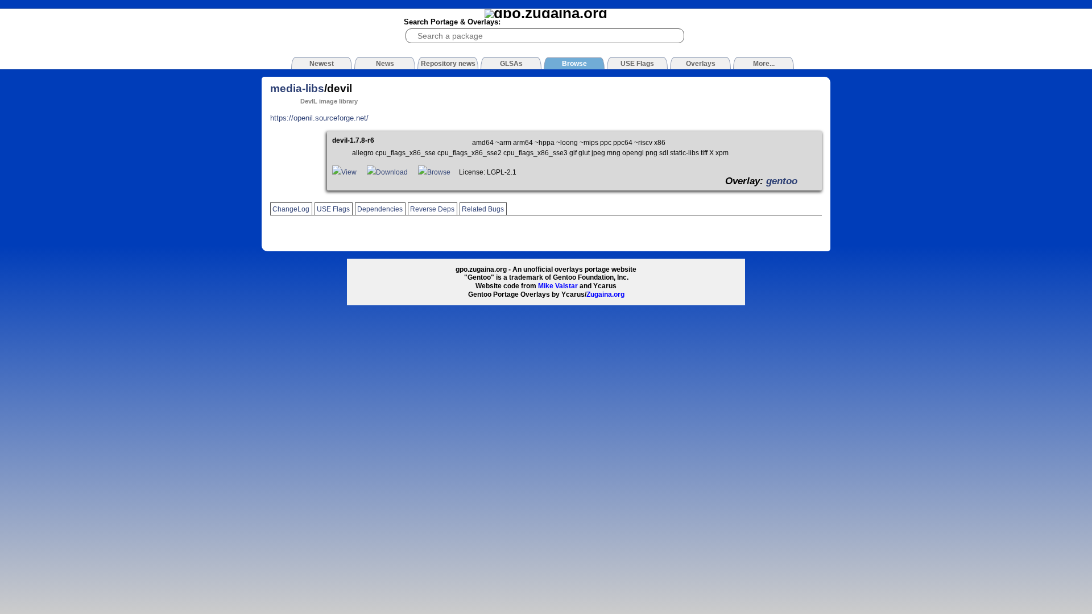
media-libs (297, 88)
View (349, 172)
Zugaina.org (605, 294)
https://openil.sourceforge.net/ (319, 118)
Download (392, 172)
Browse (438, 172)
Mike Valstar (558, 286)
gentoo (781, 180)
